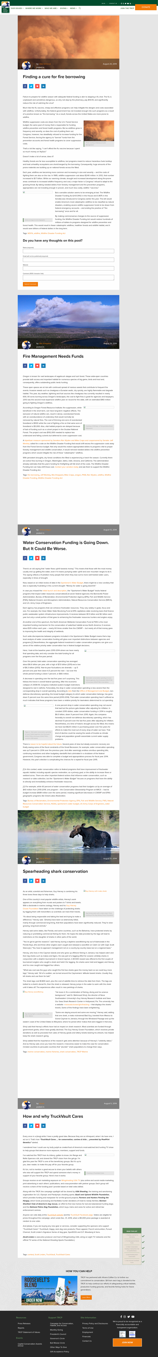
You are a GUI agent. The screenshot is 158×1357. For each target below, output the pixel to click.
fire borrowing (33, 475)
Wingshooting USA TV (70, 1180)
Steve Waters (44, 858)
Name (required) (28, 247)
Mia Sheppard (45, 343)
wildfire (37, 233)
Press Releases (24, 1323)
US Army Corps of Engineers (92, 804)
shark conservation (68, 1052)
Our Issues (16, 8)
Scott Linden (40, 1254)
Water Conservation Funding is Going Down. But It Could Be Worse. (132, 1249)
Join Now (127, 1342)
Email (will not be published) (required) (35, 256)
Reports (21, 1328)
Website (25, 265)
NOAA (53, 804)
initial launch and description (55, 590)
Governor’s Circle (57, 1338)
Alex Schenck (45, 64)
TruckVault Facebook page (82, 1215)
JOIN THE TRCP (127, 8)
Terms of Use (87, 1328)
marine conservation (36, 1052)
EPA (78, 800)
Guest (41, 1103)
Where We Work (33, 8)
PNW (84, 475)
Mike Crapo (69, 475)
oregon (78, 475)
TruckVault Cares (63, 1254)
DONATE (146, 7)
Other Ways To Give (58, 1347)
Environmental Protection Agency (62, 800)
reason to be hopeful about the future (46, 744)
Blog (103, 3)
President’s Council (58, 1334)
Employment (87, 1332)
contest (31, 1254)
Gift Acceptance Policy (59, 1351)
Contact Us (113, 3)
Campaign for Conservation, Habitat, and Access (61, 1324)
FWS (105, 800)
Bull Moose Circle (57, 1343)
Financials (86, 1336)
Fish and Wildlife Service (91, 800)
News (73, 8)
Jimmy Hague (45, 530)
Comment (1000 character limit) (33, 273)
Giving (63, 8)
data (70, 691)
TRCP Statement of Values (29, 1332)
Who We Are (51, 8)
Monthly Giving (56, 1330)
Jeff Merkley (45, 475)
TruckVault (50, 1254)
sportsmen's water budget (68, 804)
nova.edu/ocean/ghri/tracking (77, 1004)
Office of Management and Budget (94, 691)
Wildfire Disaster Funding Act (53, 233)
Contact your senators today (66, 467)
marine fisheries (52, 1052)
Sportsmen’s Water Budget (72, 583)
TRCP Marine (82, 1052)
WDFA (30, 233)
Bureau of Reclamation (37, 800)
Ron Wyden (92, 475)
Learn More (86, 1297)
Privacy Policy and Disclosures (95, 1323)
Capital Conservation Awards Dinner (30, 1345)
